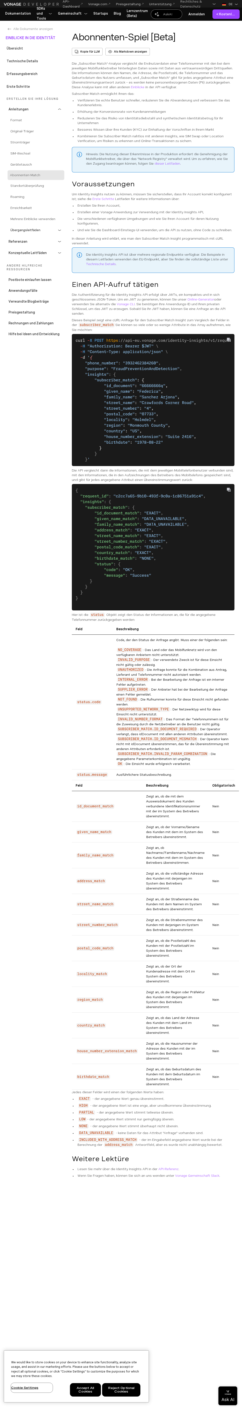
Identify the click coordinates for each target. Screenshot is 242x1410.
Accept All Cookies (85, 1389)
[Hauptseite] (31, 4)
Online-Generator (200, 299)
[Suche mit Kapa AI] (166, 14)
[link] (18, 14)
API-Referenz (168, 1169)
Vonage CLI (126, 304)
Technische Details (101, 264)
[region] (76, 1376)
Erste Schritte (103, 199)
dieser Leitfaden (167, 163)
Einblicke (137, 87)
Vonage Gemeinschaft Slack (197, 1175)
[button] (198, 4)
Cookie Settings (24, 1387)
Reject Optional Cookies (121, 1389)
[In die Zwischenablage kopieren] (229, 339)
